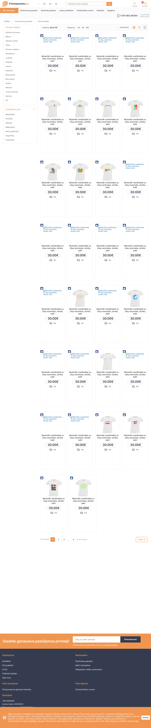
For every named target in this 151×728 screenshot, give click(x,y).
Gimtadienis (10, 54)
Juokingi (9, 58)
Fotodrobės (10, 140)
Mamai (8, 37)
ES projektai (7, 665)
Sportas (9, 96)
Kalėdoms (9, 71)
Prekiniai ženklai (9, 673)
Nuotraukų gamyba (48, 10)
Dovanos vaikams (12, 49)
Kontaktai (100, 10)
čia (136, 721)
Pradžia (7, 21)
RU (50, 4)
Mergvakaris (10, 75)
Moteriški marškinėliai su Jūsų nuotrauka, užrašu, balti (53, 58)
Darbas (8, 83)
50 (83, 27)
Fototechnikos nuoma (85, 10)
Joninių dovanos (12, 92)
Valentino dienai (12, 41)
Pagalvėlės (10, 136)
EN (44, 4)
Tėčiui (8, 45)
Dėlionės (9, 123)
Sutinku (146, 717)
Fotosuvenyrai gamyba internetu (16, 689)
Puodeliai (9, 119)
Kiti (7, 100)
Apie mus (6, 677)
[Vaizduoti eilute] (139, 27)
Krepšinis (9, 62)
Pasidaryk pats (13, 109)
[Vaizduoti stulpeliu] (134, 27)
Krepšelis (145, 4)
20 (79, 27)
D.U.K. (5, 669)
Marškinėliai (10, 114)
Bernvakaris (10, 79)
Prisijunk (134, 6)
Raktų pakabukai (12, 131)
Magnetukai (10, 127)
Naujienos (111, 10)
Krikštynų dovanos (13, 32)
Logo (15, 4)
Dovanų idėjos (43, 21)
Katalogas (10, 10)
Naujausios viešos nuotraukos (89, 669)
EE (56, 4)
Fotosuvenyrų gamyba (29, 10)
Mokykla (9, 88)
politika (33, 721)
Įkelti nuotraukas (83, 665)
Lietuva (8, 66)
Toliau (140, 539)
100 (87, 27)
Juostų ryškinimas (66, 10)
